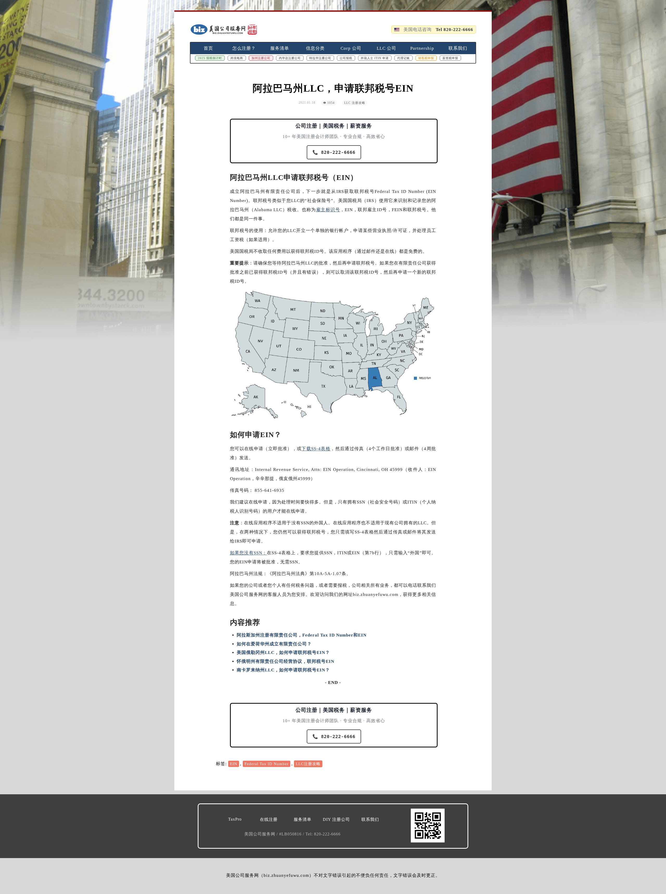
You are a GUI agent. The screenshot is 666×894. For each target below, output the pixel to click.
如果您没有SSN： (248, 552)
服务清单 (279, 48)
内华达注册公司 (290, 58)
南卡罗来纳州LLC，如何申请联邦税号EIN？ (283, 670)
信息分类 (315, 48)
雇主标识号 (328, 209)
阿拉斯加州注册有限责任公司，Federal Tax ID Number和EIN (302, 635)
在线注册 (269, 819)
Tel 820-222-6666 (454, 29)
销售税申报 (426, 58)
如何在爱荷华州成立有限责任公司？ (274, 643)
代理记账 (403, 58)
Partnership (422, 48)
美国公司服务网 (260, 834)
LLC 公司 (386, 48)
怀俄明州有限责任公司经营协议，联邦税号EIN (285, 661)
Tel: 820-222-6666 (323, 834)
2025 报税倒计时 (210, 58)
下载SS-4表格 (316, 448)
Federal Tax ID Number (267, 764)
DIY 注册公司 (336, 819)
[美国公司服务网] (224, 29)
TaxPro (235, 819)
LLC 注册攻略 (354, 102)
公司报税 (346, 58)
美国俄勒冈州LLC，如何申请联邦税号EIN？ (283, 652)
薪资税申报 (450, 58)
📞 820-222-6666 (333, 152)
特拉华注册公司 (320, 58)
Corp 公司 (351, 48)
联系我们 (458, 48)
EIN (233, 764)
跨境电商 (236, 58)
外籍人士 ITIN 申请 (375, 58)
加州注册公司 (261, 58)
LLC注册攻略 (308, 764)
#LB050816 (291, 834)
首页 (208, 48)
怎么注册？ (244, 48)
